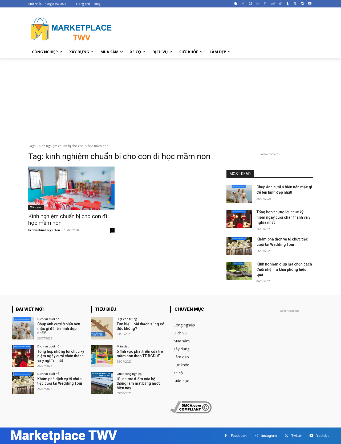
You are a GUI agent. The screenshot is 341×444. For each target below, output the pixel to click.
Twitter (296, 436)
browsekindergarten (44, 230)
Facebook (239, 436)
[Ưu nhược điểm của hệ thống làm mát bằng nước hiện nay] (102, 383)
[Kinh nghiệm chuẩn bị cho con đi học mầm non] (71, 188)
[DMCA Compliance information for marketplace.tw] (191, 412)
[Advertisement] (170, 98)
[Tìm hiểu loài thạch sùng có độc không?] (102, 328)
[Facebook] (243, 4)
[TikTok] (280, 4)
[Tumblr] (288, 4)
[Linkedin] (258, 4)
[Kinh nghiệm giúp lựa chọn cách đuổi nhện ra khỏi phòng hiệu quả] (239, 271)
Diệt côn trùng (127, 318)
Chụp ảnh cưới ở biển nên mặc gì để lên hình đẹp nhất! (58, 328)
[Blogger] (236, 4)
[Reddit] (273, 4)
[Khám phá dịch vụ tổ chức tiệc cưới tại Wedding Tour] (239, 246)
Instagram (269, 436)
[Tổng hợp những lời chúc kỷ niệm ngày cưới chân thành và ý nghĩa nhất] (239, 219)
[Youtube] (310, 4)
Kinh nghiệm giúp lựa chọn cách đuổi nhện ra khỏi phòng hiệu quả (284, 269)
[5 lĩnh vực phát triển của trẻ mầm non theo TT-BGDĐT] (102, 356)
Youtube (322, 436)
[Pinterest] (265, 4)
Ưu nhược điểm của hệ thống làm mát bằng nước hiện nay (139, 383)
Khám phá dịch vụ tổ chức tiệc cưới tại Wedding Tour (60, 381)
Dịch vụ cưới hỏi (48, 318)
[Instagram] (250, 4)
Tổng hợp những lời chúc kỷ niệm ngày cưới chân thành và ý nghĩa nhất (283, 217)
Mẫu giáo (36, 207)
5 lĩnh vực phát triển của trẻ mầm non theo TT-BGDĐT (140, 353)
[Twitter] (295, 4)
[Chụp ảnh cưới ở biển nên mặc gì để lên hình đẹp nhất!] (239, 194)
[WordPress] (302, 4)
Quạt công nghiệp (129, 373)
